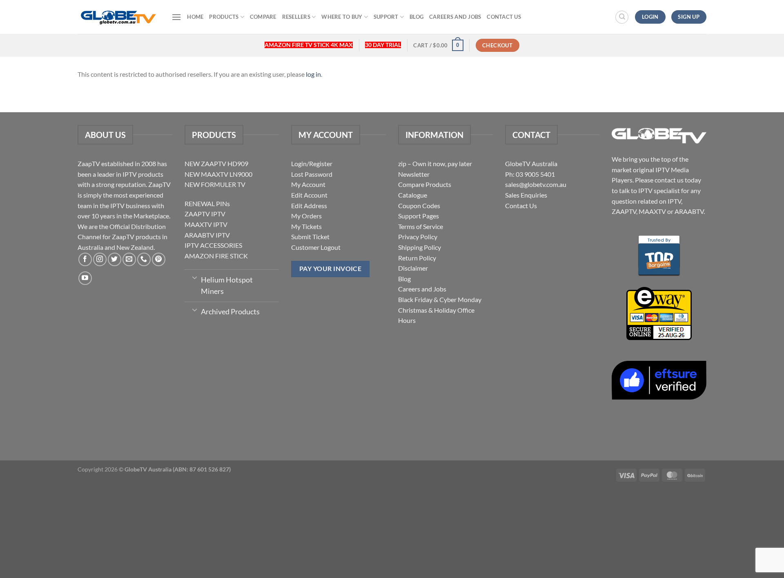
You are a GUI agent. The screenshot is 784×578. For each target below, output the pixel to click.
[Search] (621, 17)
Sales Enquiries (526, 195)
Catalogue (412, 195)
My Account (308, 184)
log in (313, 74)
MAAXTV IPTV (206, 224)
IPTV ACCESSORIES (213, 245)
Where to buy (341, 16)
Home (195, 16)
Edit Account (309, 195)
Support (386, 16)
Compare (263, 16)
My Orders (306, 216)
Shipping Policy (419, 247)
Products (223, 16)
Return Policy (417, 258)
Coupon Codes (419, 205)
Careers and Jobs (455, 16)
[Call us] (144, 259)
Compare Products (424, 184)
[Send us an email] (129, 259)
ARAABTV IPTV (207, 235)
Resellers (296, 16)
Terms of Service (420, 226)
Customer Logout (316, 247)
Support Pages (418, 216)
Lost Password (311, 174)
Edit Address (309, 205)
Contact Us (504, 16)
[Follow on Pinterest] (158, 259)
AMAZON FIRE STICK (216, 256)
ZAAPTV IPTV (205, 214)
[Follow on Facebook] (85, 259)
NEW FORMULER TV (215, 184)
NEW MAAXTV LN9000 (218, 174)
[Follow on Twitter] (114, 259)
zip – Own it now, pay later (435, 163)
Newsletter (414, 174)
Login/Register (311, 163)
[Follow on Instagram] (100, 259)
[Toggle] (195, 277)
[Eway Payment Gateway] (659, 312)
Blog (416, 16)
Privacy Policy (417, 236)
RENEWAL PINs (207, 203)
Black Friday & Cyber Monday (439, 299)
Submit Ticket (310, 236)
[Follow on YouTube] (85, 278)
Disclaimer (413, 268)
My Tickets (306, 226)
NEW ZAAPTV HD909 (216, 163)
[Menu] (176, 17)
